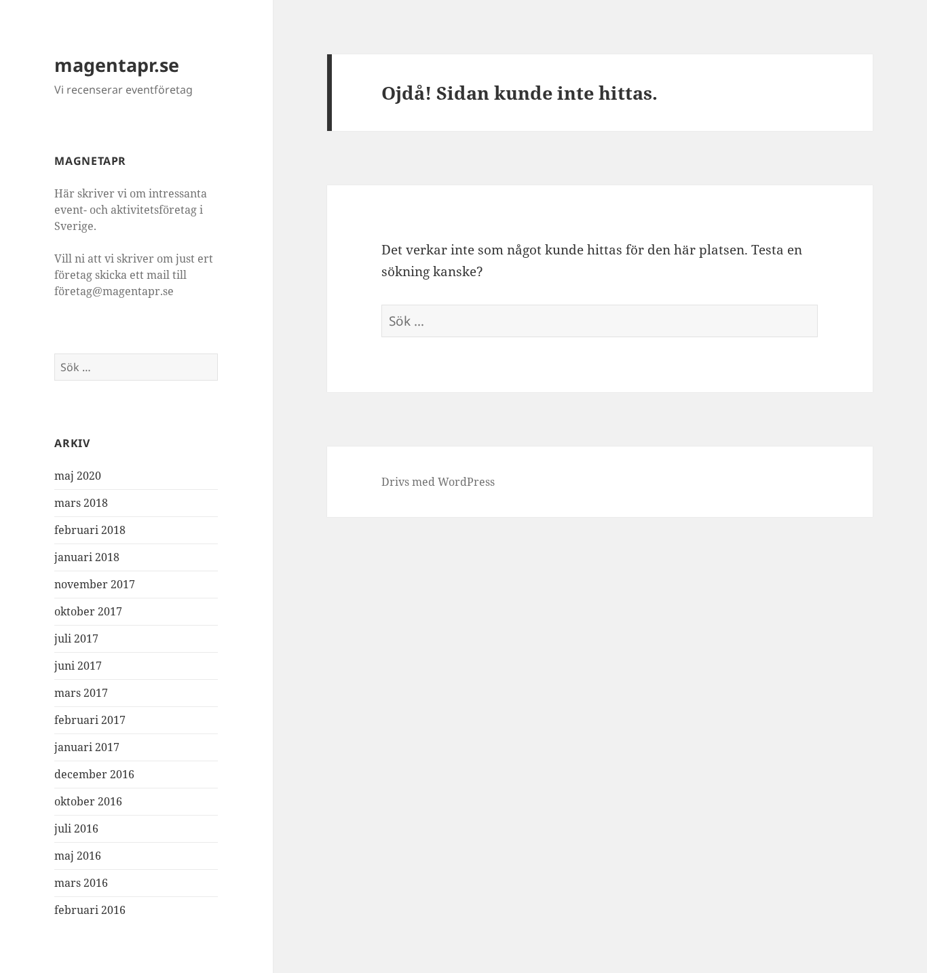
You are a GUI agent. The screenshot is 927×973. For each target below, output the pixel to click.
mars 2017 (81, 692)
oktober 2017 (88, 611)
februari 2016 (90, 909)
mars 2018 (81, 502)
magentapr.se (116, 64)
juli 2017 (76, 638)
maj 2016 (77, 855)
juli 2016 (76, 828)
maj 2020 (77, 475)
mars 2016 (81, 882)
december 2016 (94, 774)
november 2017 (94, 584)
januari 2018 (86, 557)
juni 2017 (78, 665)
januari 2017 (86, 747)
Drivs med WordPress (438, 481)
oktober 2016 (88, 801)
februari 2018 (90, 529)
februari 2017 (90, 719)
